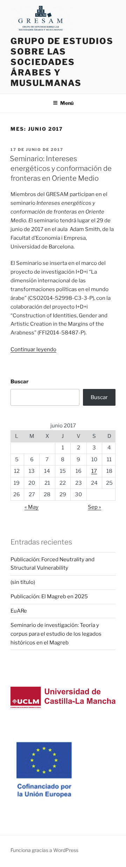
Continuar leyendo (33, 349)
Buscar (19, 381)
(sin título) (22, 582)
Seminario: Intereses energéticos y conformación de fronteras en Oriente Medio (61, 168)
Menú (67, 103)
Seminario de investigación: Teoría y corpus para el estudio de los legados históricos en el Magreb (56, 634)
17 (94, 471)
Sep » (94, 507)
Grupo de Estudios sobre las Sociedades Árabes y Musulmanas (61, 62)
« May (31, 507)
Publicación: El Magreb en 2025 (49, 596)
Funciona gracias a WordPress (44, 850)
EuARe (18, 611)
